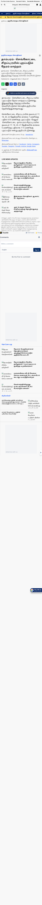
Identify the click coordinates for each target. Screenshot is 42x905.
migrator (4, 89)
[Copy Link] (23, 84)
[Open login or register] (40, 4)
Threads (17, 146)
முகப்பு (8, 13)
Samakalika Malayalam (33, 1)
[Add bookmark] (40, 55)
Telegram (11, 146)
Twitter (29, 144)
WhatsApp (5, 140)
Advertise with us (12, 51)
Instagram (35, 144)
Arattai (23, 146)
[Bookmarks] (37, 4)
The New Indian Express (8, 1)
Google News (31, 146)
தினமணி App (32, 150)
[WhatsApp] (3, 84)
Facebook (22, 144)
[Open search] (4, 4)
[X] (7, 84)
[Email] (19, 84)
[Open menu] (1, 4)
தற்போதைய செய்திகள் (21, 13)
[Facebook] (11, 84)
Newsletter (29, 135)
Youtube (4, 146)
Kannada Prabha (21, 1)
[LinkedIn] (15, 84)
